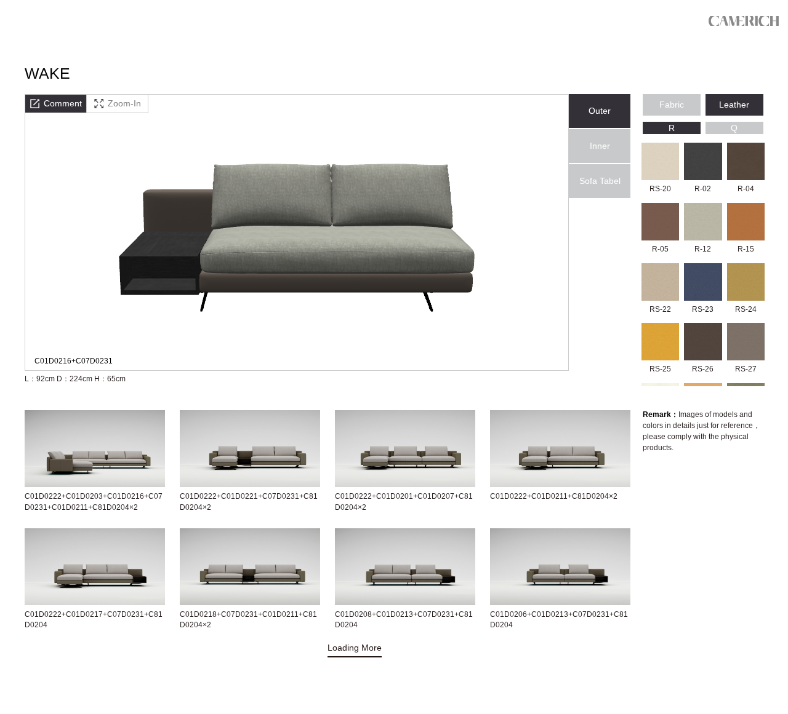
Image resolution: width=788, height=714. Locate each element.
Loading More (355, 648)
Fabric (671, 104)
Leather (734, 104)
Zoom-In (124, 103)
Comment (63, 103)
